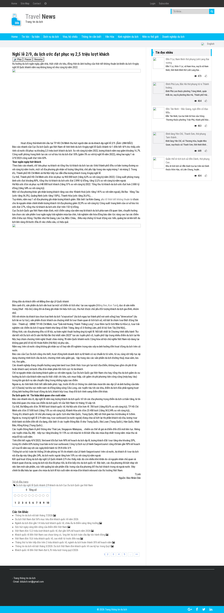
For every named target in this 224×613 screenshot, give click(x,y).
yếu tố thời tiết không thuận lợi (117, 199)
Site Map (25, 3)
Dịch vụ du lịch (51, 36)
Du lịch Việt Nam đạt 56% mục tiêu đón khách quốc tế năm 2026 (46, 519)
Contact (37, 3)
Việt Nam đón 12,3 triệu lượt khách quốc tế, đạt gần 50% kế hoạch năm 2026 (53, 530)
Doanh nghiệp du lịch (173, 36)
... (130, 554)
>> (136, 554)
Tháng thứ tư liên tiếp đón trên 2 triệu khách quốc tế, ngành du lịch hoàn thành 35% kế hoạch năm (63, 542)
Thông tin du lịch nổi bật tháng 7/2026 (34, 515)
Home (14, 3)
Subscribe (164, 3)
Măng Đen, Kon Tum (107, 305)
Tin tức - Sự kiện (31, 36)
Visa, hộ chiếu (70, 36)
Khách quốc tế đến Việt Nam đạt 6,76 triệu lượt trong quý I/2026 (46, 550)
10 (47, 502)
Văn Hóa (109, 36)
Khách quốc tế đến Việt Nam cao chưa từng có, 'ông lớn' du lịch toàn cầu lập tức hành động (60, 534)
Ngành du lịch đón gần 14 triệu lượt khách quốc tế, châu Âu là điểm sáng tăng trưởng (57, 523)
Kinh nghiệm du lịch (128, 36)
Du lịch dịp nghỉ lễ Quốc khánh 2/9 (32, 485)
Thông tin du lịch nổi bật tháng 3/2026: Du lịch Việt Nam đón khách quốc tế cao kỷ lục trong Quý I (63, 546)
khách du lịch (56, 485)
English (210, 43)
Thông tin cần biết (91, 36)
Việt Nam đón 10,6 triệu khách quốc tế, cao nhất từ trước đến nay (47, 538)
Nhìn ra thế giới (150, 36)
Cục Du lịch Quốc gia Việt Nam (78, 485)
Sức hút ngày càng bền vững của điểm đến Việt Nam (41, 527)
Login (152, 3)
